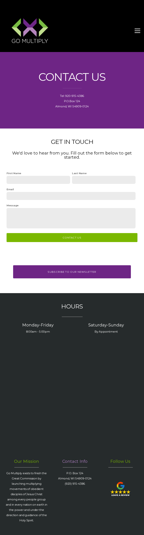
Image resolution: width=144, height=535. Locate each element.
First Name (14, 173)
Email (10, 189)
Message (13, 205)
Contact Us (72, 237)
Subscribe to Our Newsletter (72, 271)
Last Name (79, 173)
